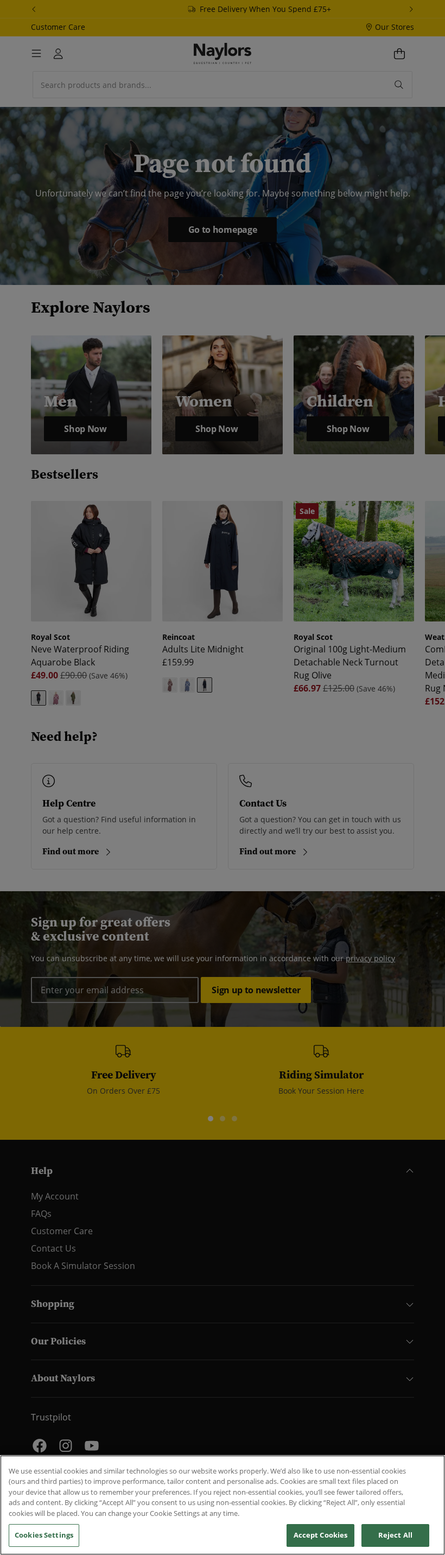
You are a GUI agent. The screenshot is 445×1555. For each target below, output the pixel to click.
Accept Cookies (321, 1535)
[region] (222, 1505)
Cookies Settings (44, 1535)
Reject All (395, 1535)
